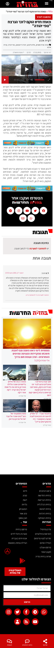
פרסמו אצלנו (45, 547)
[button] (47, 4)
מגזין (25, 495)
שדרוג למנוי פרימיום (42, 538)
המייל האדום (45, 542)
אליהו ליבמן (31, 45)
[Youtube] (35, 621)
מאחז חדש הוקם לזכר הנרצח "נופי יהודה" (29, 23)
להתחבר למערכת (37, 248)
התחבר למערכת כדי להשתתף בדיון (37, 295)
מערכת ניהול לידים (19, 533)
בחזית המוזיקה (44, 518)
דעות (25, 500)
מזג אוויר (23, 513)
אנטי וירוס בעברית (19, 538)
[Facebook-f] (26, 612)
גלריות (24, 504)
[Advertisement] (27, 452)
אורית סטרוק (40, 45)
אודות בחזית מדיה (43, 556)
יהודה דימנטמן (21, 45)
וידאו (25, 491)
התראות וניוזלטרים (43, 533)
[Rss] (26, 621)
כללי (50, 11)
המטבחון (23, 509)
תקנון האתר (46, 552)
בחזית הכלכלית (44, 504)
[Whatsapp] (44, 612)
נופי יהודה (11, 45)
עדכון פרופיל (45, 529)
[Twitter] (17, 612)
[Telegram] (35, 612)
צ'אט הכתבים (27, 645)
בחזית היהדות (45, 513)
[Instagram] (8, 612)
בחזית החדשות (44, 495)
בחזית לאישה (45, 509)
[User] (17, 621)
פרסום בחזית (21, 529)
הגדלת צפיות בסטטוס (17, 542)
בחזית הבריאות (44, 500)
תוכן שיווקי (23, 518)
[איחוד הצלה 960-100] (27, 144)
